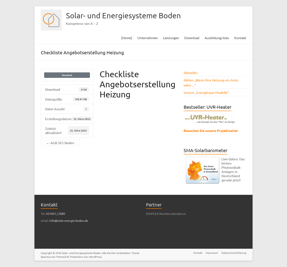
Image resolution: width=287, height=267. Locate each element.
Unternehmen (147, 38)
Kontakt (240, 38)
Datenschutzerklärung (233, 252)
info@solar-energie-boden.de (68, 220)
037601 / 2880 (55, 213)
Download (191, 38)
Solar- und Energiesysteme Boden (123, 15)
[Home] (126, 38)
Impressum (212, 252)
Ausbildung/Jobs (217, 38)
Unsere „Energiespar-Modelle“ (206, 92)
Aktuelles (191, 72)
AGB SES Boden (60, 143)
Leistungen (171, 38)
